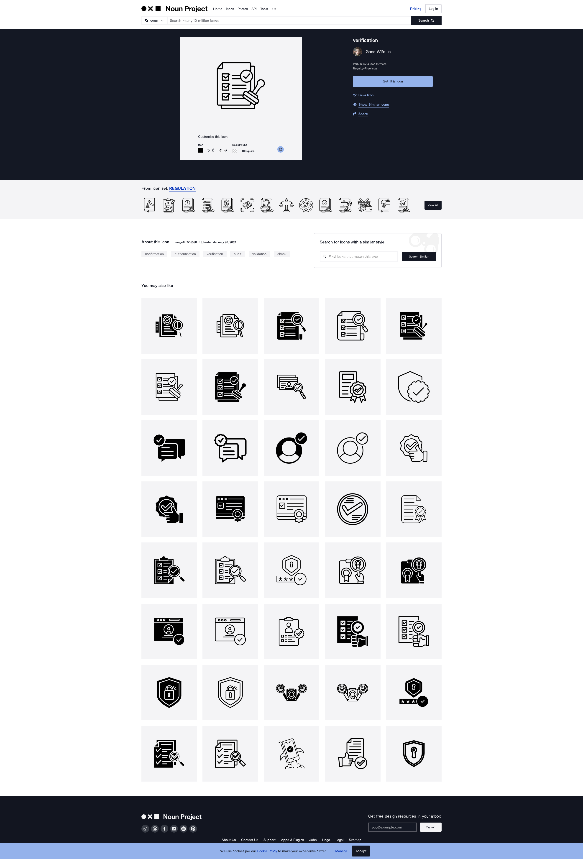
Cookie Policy (267, 851)
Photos (243, 9)
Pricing (416, 9)
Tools (264, 9)
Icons (230, 9)
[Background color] (234, 150)
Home (217, 9)
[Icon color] (200, 150)
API (254, 9)
